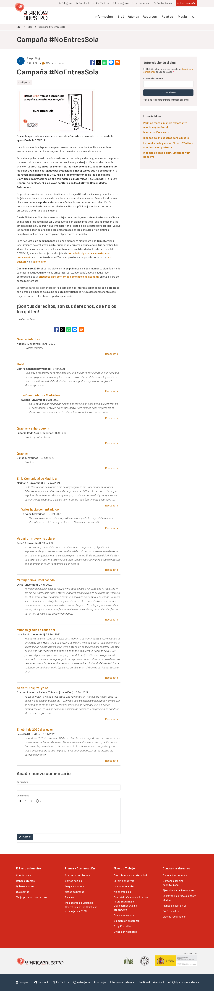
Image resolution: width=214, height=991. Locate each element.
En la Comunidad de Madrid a (37, 479)
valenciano (39, 261)
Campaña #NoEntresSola (52, 27)
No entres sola (122, 892)
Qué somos (22, 892)
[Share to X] (98, 62)
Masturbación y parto (156, 132)
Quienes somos (25, 886)
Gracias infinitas (28, 339)
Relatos (167, 17)
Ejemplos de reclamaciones (179, 890)
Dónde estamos (25, 881)
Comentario (24, 795)
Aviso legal (100, 982)
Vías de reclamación (174, 916)
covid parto (24, 82)
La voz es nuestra (124, 886)
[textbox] (68, 819)
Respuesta (111, 354)
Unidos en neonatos (125, 932)
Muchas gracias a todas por (36, 630)
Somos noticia (73, 881)
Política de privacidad (151, 982)
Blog (120, 17)
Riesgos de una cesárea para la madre (166, 138)
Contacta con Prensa (77, 875)
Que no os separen (124, 915)
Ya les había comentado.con (40, 509)
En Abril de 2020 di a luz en (35, 730)
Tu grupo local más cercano (32, 897)
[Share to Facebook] (92, 62)
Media (182, 17)
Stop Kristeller (122, 926)
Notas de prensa (74, 892)
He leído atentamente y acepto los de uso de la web (168, 70)
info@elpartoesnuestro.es (183, 982)
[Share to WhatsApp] (104, 62)
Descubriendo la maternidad (130, 875)
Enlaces (69, 897)
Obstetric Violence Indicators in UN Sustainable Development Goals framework (131, 903)
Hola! (20, 364)
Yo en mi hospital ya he (32, 688)
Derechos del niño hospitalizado (173, 883)
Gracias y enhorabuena (33, 428)
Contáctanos (24, 875)
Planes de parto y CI (174, 905)
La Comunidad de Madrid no (40, 395)
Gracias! (23, 454)
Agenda (133, 17)
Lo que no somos (75, 886)
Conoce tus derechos (175, 875)
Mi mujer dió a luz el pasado (36, 580)
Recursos (150, 17)
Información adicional (122, 982)
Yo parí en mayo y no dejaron (36, 539)
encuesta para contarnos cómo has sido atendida (69, 276)
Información (103, 17)
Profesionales (171, 911)
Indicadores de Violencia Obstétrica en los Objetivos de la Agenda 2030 (81, 907)
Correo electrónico (153, 78)
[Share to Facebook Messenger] (111, 62)
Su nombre (22, 782)
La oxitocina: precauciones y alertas (179, 898)
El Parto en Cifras (124, 881)
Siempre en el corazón (127, 921)
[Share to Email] (117, 62)
